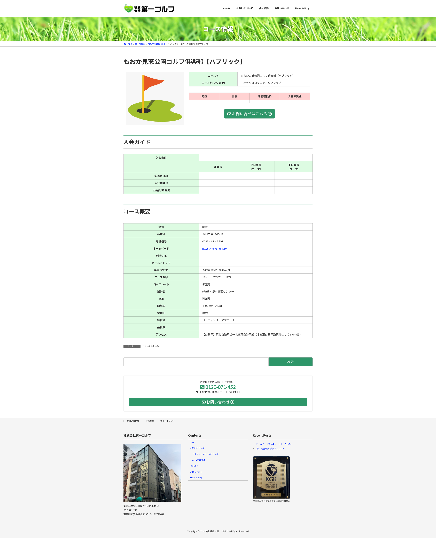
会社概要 (150, 421)
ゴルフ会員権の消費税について (270, 448)
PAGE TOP (424, 518)
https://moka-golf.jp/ (214, 248)
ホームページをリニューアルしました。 (274, 444)
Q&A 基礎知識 (198, 460)
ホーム (193, 442)
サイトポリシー (167, 421)
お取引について (197, 448)
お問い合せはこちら (249, 113)
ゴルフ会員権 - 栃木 (151, 346)
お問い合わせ (133, 421)
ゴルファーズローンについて (205, 454)
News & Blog (196, 477)
